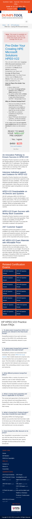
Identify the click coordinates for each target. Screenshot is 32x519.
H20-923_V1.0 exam (8, 499)
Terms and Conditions (16, 146)
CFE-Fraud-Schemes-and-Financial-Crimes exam (8, 477)
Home (4, 25)
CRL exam (19, 483)
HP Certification (15, 25)
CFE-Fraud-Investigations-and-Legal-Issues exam (21, 477)
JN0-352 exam (6, 483)
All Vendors (5, 455)
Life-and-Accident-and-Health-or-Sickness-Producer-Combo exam (23, 493)
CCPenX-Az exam (7, 490)
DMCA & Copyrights (8, 458)
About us (5, 466)
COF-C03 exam (20, 486)
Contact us (5, 464)
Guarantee (5, 469)
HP (8, 25)
